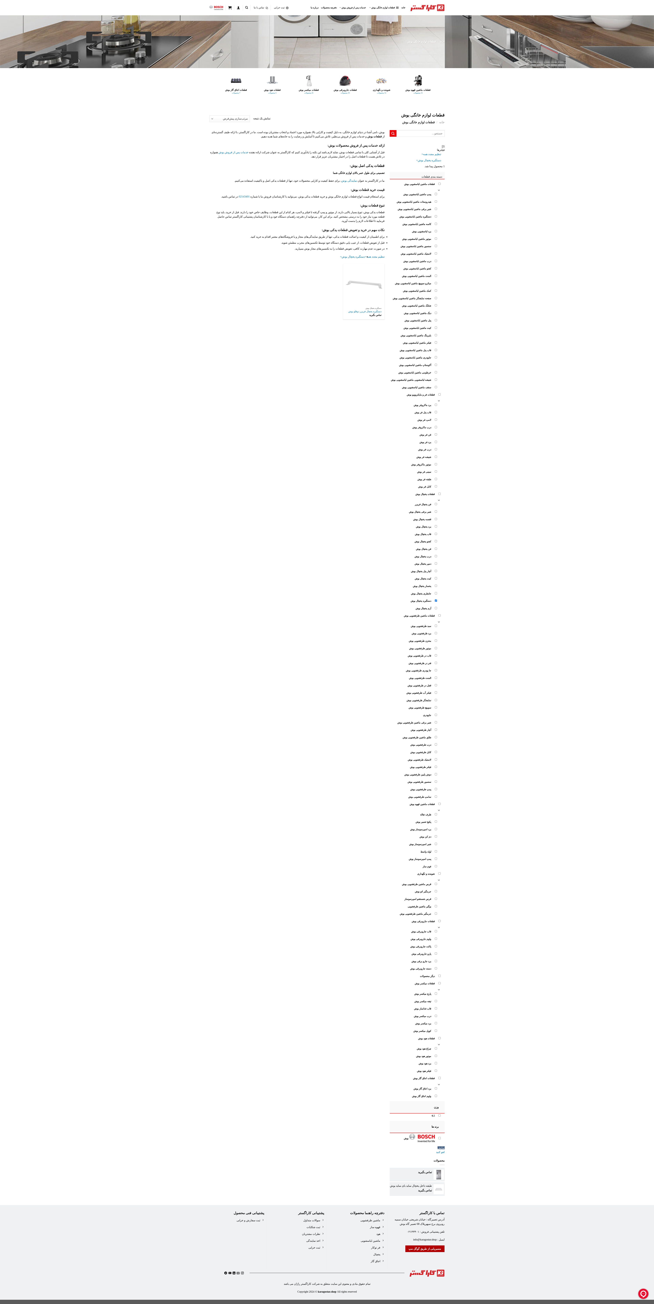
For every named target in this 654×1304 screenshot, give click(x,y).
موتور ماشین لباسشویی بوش (416, 239)
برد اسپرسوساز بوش (420, 829)
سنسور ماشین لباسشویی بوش (415, 246)
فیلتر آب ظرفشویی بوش (418, 692)
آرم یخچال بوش (423, 608)
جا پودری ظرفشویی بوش (418, 670)
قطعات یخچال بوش (425, 494)
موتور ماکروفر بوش (421, 464)
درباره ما (315, 7)
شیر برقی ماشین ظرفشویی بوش (414, 722)
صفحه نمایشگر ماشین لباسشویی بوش (412, 298)
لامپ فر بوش (424, 419)
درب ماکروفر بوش (421, 427)
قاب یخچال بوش (423, 534)
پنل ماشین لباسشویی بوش (417, 320)
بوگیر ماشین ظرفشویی (419, 906)
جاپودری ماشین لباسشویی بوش (415, 357)
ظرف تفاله (425, 814)
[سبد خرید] (230, 7)
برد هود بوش (424, 1063)
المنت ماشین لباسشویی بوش (416, 276)
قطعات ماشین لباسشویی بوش (419, 184)
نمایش (441, 1147)
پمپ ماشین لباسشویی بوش (417, 194)
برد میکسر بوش (423, 1023)
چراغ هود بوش (424, 1048)
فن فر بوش (425, 434)
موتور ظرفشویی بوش (420, 648)
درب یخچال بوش (422, 556)
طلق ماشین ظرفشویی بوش (416, 737)
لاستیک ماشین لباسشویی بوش (416, 253)
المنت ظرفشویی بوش (420, 678)
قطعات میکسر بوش (425, 983)
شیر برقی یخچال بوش (420, 511)
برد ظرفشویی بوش (421, 633)
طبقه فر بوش (424, 479)
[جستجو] (246, 7)
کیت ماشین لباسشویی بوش (417, 328)
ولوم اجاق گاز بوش (421, 1096)
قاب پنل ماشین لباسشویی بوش (415, 350)
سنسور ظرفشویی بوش (419, 781)
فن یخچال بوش (423, 549)
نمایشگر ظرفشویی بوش (418, 700)
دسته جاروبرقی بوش (420, 968)
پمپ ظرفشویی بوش (420, 789)
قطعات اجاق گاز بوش (424, 1078)
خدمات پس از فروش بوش (353, 7)
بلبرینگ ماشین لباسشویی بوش (415, 335)
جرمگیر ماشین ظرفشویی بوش (415, 913)
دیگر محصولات (427, 976)
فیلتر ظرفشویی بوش (420, 767)
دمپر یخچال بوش (422, 563)
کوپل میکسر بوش (422, 1031)
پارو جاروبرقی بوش (421, 953)
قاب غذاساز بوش (422, 1008)
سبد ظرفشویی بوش (421, 626)
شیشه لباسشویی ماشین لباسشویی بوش (411, 379)
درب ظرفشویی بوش (420, 744)
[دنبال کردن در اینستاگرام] (242, 1273)
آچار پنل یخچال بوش (421, 571)
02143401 (244, 196)
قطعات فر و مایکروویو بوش (421, 394)
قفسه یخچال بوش (422, 519)
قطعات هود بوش (426, 1038)
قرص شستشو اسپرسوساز (417, 899)
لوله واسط (425, 851)
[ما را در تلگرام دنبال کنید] (225, 1273)
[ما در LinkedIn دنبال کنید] (234, 1273)
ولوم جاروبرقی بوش (420, 939)
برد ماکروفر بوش (422, 405)
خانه (403, 7)
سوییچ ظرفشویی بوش (419, 707)
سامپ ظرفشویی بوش (419, 796)
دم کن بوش (425, 836)
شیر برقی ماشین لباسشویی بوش (414, 209)
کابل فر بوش (424, 486)
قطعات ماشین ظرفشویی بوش (419, 615)
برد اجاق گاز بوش (422, 1088)
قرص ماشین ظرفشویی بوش (416, 884)
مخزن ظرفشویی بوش (420, 640)
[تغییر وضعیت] (439, 190)
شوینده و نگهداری (426, 873)
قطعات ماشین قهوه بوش (422, 804)
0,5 (433, 1115)
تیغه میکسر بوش (422, 1001)
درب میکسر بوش (422, 1016)
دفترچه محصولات (329, 7)
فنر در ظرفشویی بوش (419, 663)
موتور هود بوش (423, 1056)
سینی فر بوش (424, 471)
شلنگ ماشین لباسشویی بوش (416, 305)
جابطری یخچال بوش (421, 593)
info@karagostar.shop (425, 1239)
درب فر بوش (424, 449)
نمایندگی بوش (349, 180)
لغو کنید (440, 1152)
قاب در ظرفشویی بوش (419, 655)
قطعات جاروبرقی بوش (423, 921)
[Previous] (434, 89)
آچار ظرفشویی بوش (420, 730)
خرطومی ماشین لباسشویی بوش (414, 372)
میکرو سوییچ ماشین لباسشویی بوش (413, 283)
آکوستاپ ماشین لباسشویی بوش (415, 365)
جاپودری (427, 715)
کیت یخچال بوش (423, 578)
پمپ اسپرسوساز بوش (420, 859)
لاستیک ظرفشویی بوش (419, 759)
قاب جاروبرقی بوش (421, 931)
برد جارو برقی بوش (421, 961)
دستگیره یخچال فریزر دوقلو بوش (365, 311)
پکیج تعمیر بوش (423, 821)
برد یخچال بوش (423, 526)
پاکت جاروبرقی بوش (420, 946)
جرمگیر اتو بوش (423, 891)
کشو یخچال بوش (422, 541)
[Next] (219, 89)
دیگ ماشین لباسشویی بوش (417, 313)
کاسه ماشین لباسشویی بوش (416, 224)
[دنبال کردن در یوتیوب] (229, 1273)
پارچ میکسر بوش (422, 993)
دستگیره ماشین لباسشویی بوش (415, 216)
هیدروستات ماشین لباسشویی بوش (413, 201)
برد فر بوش (425, 442)
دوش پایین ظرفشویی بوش (417, 774)
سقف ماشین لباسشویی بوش (416, 387)
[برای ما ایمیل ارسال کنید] (238, 1273)
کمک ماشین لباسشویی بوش (417, 290)
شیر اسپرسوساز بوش (420, 844)
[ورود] (238, 7)
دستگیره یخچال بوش (420, 600)
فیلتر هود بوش (424, 1071)
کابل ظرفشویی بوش (420, 752)
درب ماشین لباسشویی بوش (417, 261)
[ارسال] (393, 133)
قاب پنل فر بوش (422, 412)
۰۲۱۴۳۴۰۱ (413, 1231)
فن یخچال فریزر (423, 504)
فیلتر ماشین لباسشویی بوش (417, 342)
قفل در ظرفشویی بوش (419, 685)
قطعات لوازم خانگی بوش (383, 7)
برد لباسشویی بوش (421, 231)
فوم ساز (427, 866)
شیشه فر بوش (423, 457)
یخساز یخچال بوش (422, 586)
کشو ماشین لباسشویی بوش (417, 268)
